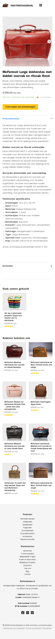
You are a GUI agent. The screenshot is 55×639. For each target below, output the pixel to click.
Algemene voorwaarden (14, 628)
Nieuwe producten (27, 539)
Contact (27, 574)
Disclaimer (47, 628)
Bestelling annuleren (28, 562)
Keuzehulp (27, 551)
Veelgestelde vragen (27, 557)
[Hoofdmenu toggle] (40, 5)
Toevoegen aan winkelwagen (20, 107)
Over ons (27, 568)
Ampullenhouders (27, 533)
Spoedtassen (27, 525)
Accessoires (27, 536)
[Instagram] (27, 612)
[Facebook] (22, 612)
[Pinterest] (32, 612)
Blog (27, 571)
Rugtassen (27, 528)
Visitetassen (27, 522)
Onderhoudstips (27, 554)
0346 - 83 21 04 (32, 594)
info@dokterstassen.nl (30, 597)
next (49, 41)
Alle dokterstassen (27, 519)
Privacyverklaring (33, 628)
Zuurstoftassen (27, 531)
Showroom (27, 565)
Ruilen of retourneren (27, 560)
